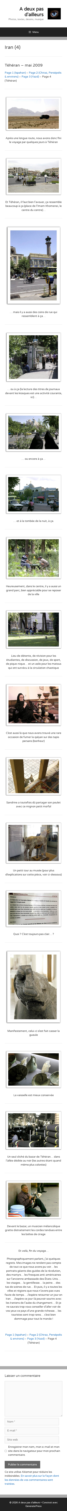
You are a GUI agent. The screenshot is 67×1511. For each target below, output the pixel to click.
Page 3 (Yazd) (30, 76)
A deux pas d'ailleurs (31, 12)
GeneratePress (33, 1506)
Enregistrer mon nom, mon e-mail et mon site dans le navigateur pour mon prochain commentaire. (34, 1451)
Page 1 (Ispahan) (15, 72)
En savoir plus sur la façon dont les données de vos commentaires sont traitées (32, 1479)
